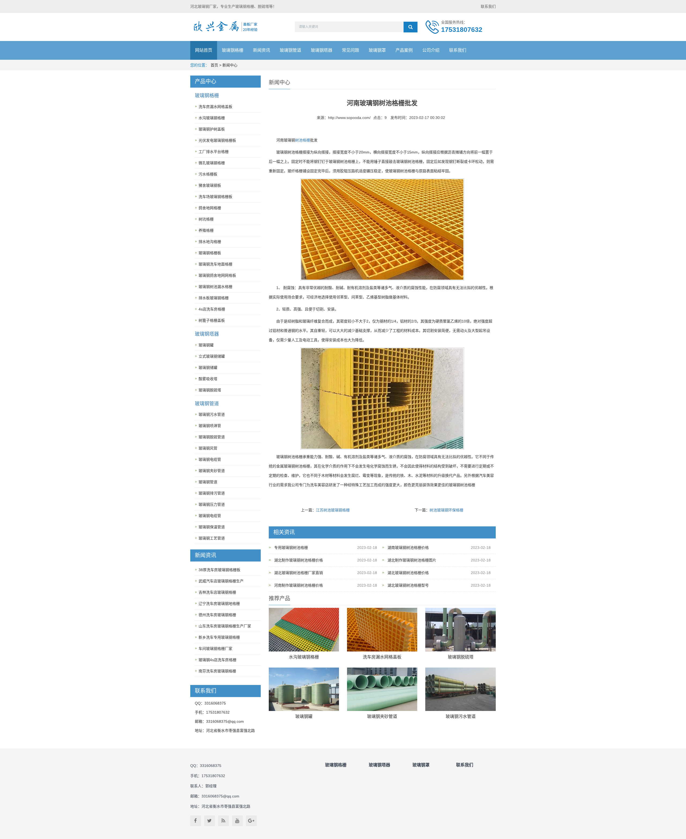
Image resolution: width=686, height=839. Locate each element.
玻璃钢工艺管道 (212, 538)
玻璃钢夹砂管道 (382, 716)
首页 (214, 65)
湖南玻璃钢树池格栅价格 (408, 547)
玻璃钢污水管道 (461, 716)
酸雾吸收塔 (208, 379)
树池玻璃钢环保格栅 (446, 510)
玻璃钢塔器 (321, 50)
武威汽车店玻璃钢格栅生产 (221, 581)
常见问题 (350, 50)
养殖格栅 (206, 230)
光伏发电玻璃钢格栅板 (217, 140)
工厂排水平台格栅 (214, 151)
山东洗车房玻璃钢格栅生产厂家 (225, 626)
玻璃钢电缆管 (210, 459)
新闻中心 (229, 65)
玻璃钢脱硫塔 (461, 657)
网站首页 (203, 50)
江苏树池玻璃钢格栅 (333, 510)
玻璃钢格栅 (232, 50)
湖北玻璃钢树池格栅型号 (408, 585)
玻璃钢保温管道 (212, 527)
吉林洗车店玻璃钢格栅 (217, 592)
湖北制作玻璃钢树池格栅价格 (298, 560)
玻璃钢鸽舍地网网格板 (217, 275)
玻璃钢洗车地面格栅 (215, 264)
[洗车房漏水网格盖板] (382, 629)
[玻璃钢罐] (304, 689)
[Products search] (410, 27)
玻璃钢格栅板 (210, 253)
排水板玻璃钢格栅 (214, 298)
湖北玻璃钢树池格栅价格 (408, 573)
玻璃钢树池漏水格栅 (215, 286)
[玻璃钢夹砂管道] (382, 689)
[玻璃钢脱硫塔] (460, 629)
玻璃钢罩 (377, 50)
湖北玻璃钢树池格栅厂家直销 (298, 573)
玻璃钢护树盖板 (212, 129)
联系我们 (488, 6)
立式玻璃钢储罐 (212, 356)
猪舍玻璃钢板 (210, 185)
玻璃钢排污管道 (212, 493)
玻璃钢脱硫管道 (212, 437)
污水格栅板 (208, 174)
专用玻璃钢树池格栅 (291, 547)
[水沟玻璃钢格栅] (304, 629)
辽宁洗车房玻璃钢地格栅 (219, 603)
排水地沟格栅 (210, 241)
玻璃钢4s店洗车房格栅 (217, 660)
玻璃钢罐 (303, 716)
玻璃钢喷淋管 (210, 426)
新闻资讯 (261, 50)
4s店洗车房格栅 (212, 309)
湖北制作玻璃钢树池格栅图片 (411, 560)
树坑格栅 (206, 219)
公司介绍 (430, 50)
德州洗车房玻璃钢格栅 (217, 615)
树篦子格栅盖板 (212, 320)
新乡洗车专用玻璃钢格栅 (219, 637)
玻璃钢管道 (290, 50)
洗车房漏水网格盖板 (382, 657)
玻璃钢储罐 (208, 367)
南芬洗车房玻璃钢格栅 (217, 671)
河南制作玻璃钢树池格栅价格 (298, 585)
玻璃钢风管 (208, 448)
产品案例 (404, 50)
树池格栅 (302, 140)
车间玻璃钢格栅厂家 (215, 648)
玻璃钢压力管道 (212, 504)
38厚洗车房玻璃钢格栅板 (219, 570)
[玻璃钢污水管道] (460, 689)
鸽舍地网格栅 (210, 208)
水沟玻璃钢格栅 (304, 657)
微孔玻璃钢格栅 (212, 163)
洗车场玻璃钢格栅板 (215, 196)
